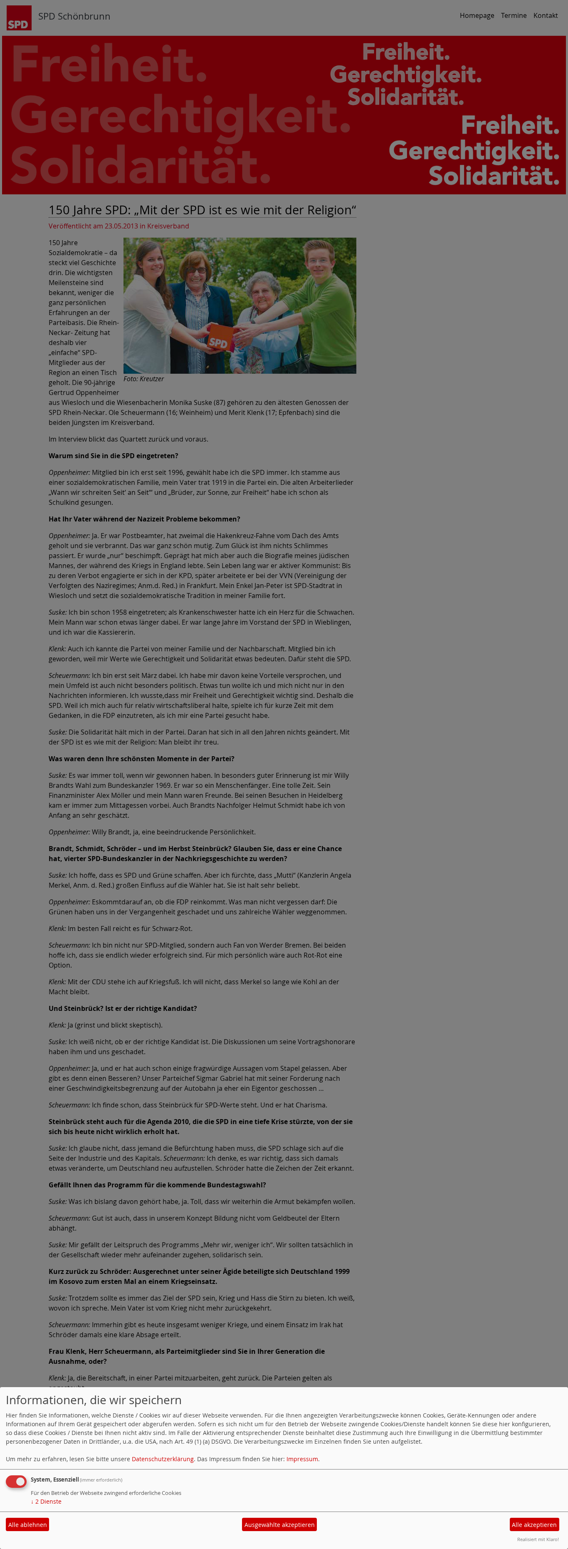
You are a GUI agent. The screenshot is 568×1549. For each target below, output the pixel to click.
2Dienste (46, 1501)
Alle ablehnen (27, 1525)
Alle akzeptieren (534, 1525)
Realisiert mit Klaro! (538, 1539)
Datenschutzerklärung (163, 1459)
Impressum (302, 1459)
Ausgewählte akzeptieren (279, 1525)
